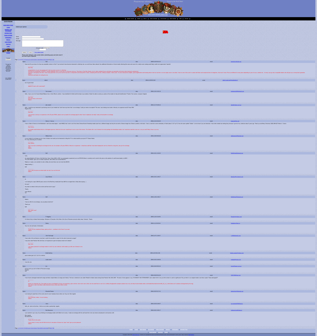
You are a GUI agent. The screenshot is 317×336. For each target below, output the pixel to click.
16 (35, 59)
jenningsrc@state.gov (236, 61)
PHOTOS (8, 44)
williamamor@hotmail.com (237, 136)
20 (41, 59)
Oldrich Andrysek (135, 334)
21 (43, 59)
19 (40, 59)
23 (46, 59)
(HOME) (8, 53)
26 (50, 59)
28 (53, 59)
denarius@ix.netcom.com (237, 176)
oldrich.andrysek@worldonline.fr (230, 80)
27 (52, 59)
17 (37, 59)
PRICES (8, 40)
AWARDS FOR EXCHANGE (8, 30)
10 (26, 59)
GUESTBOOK (8, 42)
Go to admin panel (39, 52)
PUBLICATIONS (8, 35)
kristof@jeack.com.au (236, 266)
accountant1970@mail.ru (237, 303)
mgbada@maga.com (236, 259)
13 (31, 59)
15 (34, 59)
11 (28, 59)
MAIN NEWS (143, 329)
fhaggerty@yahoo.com (236, 216)
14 (32, 59)
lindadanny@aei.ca (235, 223)
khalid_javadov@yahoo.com (237, 253)
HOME (131, 329)
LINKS (8, 46)
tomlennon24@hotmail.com (237, 91)
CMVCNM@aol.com (236, 275)
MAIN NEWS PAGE (8, 25)
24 (47, 59)
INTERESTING (8, 33)
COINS (8, 27)
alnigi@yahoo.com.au (236, 105)
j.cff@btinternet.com (236, 235)
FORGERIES (8, 37)
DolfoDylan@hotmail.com (237, 153)
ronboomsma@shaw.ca (236, 310)
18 (38, 59)
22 (44, 59)
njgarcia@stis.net (235, 121)
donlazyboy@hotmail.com (237, 291)
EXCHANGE (151, 329)
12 (29, 59)
